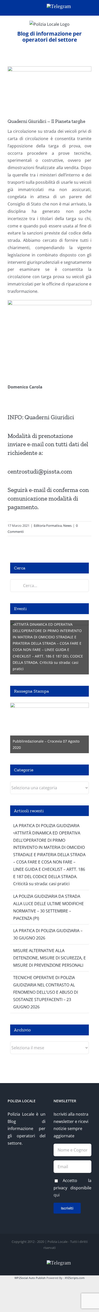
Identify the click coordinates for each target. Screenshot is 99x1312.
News (67, 525)
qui (57, 1195)
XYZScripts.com (75, 1278)
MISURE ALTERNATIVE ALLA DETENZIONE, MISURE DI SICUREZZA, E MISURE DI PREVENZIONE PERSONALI (49, 958)
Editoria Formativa (48, 525)
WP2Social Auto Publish (30, 1278)
